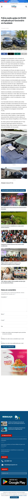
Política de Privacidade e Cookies (20, 495)
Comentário (4, 297)
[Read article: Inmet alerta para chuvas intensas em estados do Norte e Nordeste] (14, 199)
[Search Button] (26, 7)
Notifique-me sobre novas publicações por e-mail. (12, 343)
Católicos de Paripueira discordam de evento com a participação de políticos (16, 422)
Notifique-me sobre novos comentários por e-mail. (12, 338)
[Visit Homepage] (13, 6)
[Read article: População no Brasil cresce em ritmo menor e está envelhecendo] (14, 236)
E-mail (3, 320)
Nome (3, 314)
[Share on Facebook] (4, 54)
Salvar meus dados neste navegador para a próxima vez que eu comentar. (14, 333)
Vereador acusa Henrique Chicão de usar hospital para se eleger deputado (16, 428)
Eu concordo (14, 497)
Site (2, 326)
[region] (14, 1)
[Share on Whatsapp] (17, 54)
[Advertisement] (14, 392)
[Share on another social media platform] (24, 54)
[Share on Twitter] (11, 54)
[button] (14, 13)
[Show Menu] (1, 7)
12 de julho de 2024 (5, 28)
